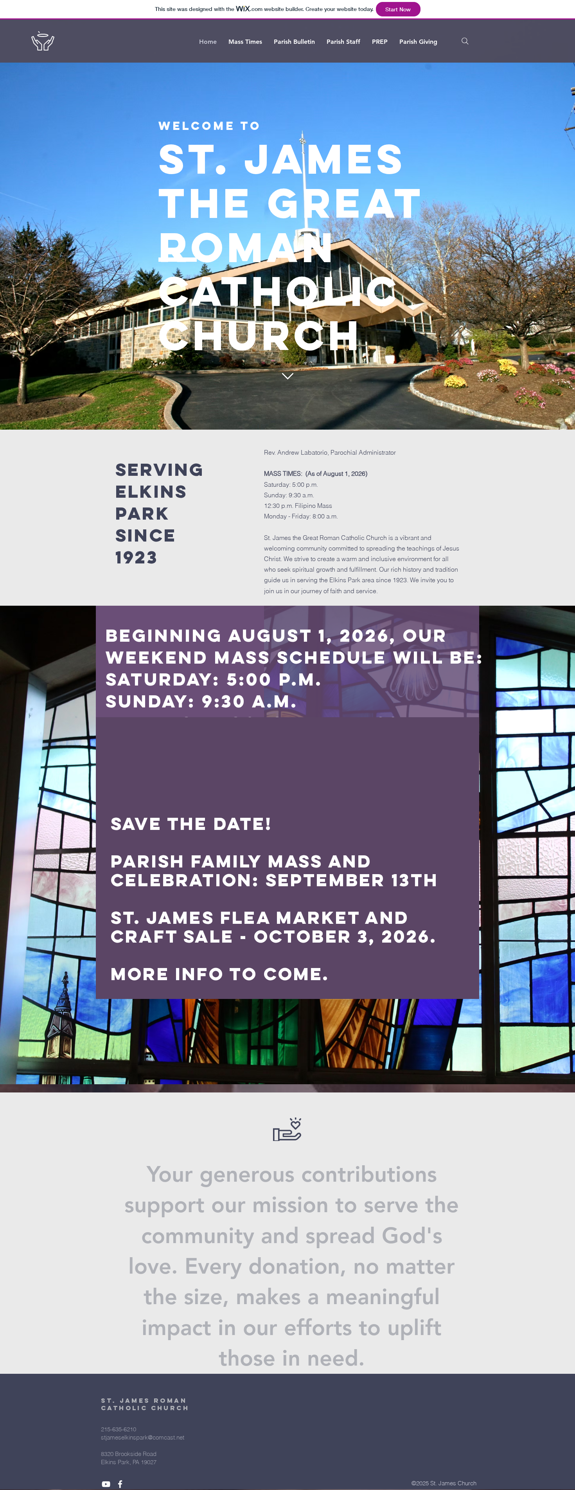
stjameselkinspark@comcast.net (142, 1437)
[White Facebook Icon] (120, 1484)
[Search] (465, 41)
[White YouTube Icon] (106, 1484)
